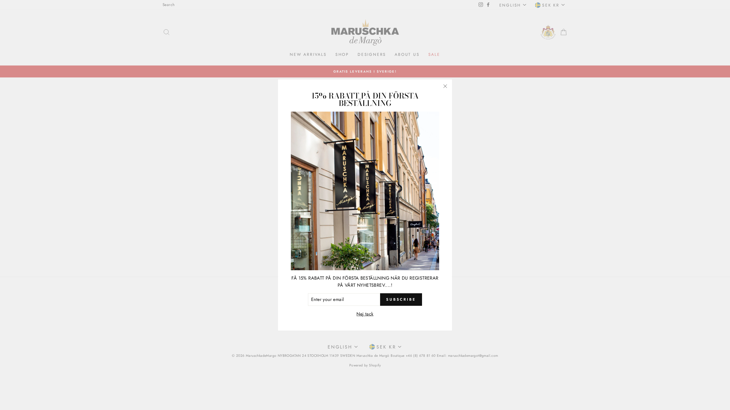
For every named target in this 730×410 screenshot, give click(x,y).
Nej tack (364, 314)
